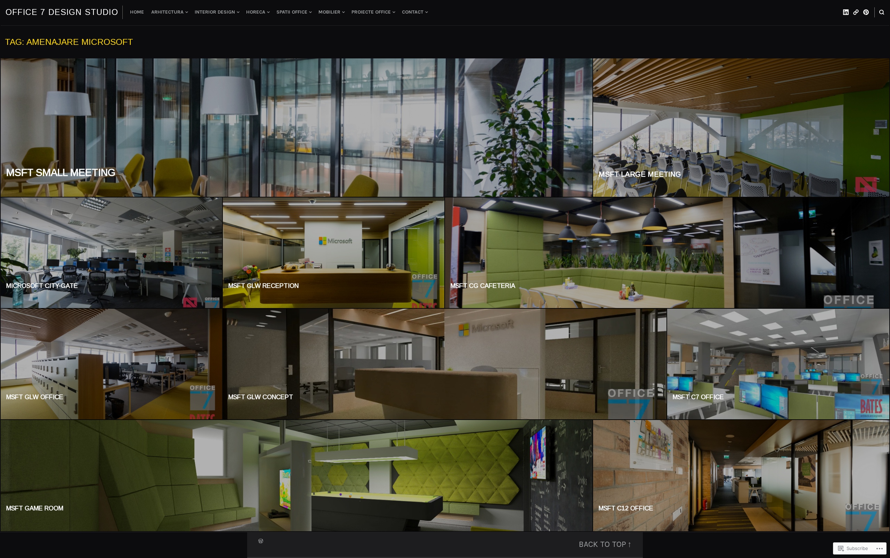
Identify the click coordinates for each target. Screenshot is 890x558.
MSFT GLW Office (34, 397)
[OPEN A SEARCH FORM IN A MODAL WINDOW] (881, 12)
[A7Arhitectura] (856, 12)
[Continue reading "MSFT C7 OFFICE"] (778, 364)
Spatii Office (291, 12)
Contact (412, 12)
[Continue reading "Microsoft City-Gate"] (112, 253)
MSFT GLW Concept (260, 397)
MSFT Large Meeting (640, 174)
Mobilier (329, 12)
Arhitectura (167, 12)
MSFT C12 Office (626, 508)
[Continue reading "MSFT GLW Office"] (112, 364)
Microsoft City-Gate (42, 285)
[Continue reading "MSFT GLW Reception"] (334, 253)
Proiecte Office (371, 12)
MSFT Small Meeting (60, 172)
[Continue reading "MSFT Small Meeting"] (297, 127)
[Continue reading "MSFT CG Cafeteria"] (667, 253)
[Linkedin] (846, 12)
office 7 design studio (62, 12)
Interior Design (215, 12)
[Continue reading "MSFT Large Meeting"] (741, 127)
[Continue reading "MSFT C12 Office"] (741, 475)
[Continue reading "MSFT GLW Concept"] (445, 364)
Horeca (255, 12)
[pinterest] (866, 12)
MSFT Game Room (34, 508)
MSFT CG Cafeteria (483, 285)
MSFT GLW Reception (263, 285)
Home (137, 12)
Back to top (602, 544)
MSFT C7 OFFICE (698, 397)
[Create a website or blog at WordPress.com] (260, 540)
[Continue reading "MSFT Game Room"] (297, 475)
